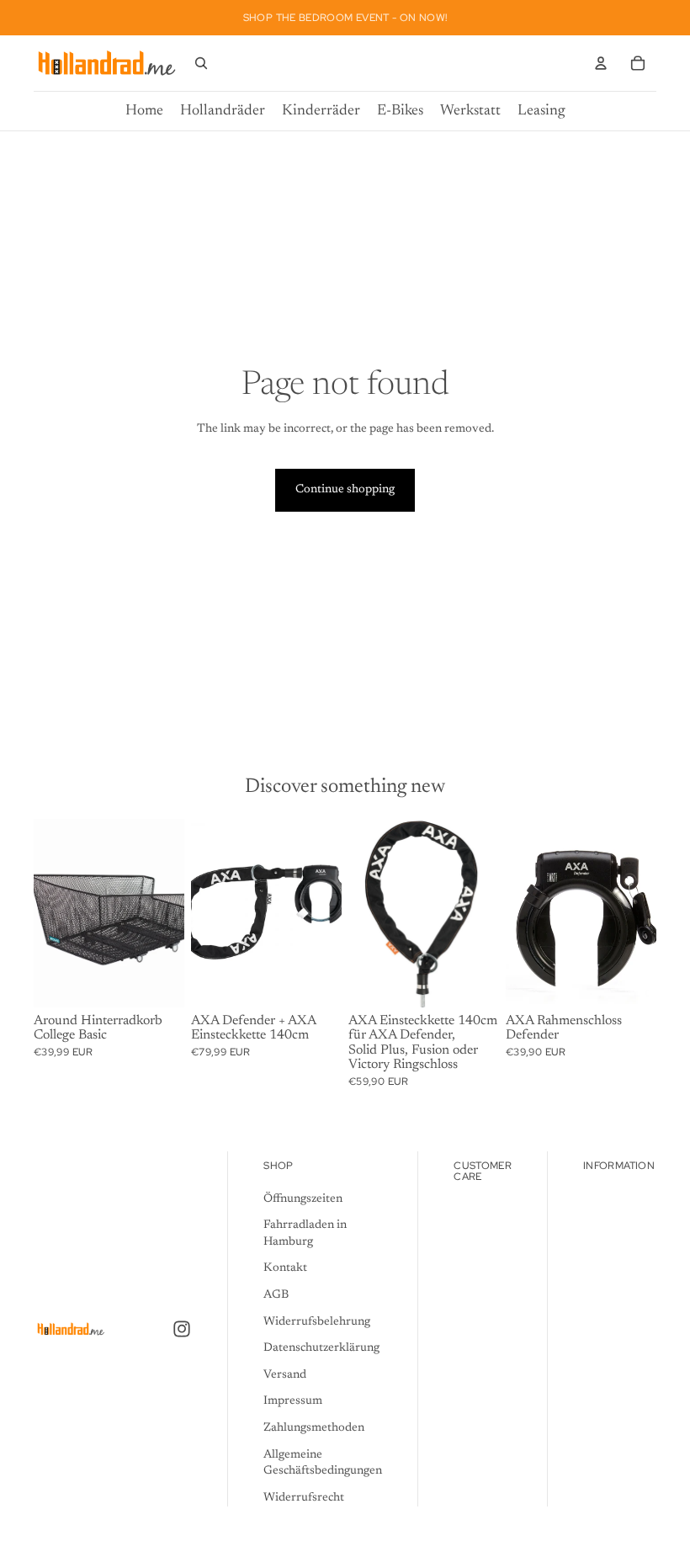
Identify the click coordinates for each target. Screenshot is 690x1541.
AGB (276, 1295)
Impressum (292, 1401)
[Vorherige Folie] (524, 913)
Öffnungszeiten (302, 1198)
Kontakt (285, 1268)
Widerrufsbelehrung (316, 1321)
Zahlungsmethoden (313, 1428)
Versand (284, 1374)
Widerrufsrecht (303, 1497)
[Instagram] (182, 1329)
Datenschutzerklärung (321, 1348)
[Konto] (600, 63)
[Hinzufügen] (158, 981)
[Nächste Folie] (637, 913)
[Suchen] (201, 63)
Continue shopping (345, 490)
